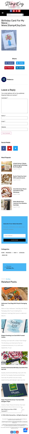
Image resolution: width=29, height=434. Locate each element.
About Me (4, 255)
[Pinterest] (16, 11)
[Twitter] (14, 432)
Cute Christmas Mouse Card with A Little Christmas (19, 190)
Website (3, 127)
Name (3, 115)
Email (3, 121)
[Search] (23, 15)
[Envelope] (19, 11)
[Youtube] (14, 11)
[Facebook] (11, 11)
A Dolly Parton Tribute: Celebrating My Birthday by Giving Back (20, 165)
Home (3, 252)
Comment (4, 98)
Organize (8, 252)
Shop (15, 252)
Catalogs (21, 252)
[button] (2, 12)
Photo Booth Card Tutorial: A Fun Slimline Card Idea (20, 203)
